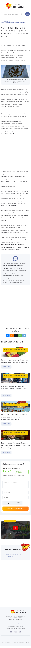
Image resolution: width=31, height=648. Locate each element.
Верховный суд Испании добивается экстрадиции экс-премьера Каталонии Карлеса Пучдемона (15, 445)
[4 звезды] (17, 331)
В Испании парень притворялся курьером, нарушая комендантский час (14, 388)
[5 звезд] (18, 331)
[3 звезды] (15, 331)
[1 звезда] (13, 331)
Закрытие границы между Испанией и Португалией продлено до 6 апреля (15, 361)
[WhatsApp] (20, 335)
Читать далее (6, 367)
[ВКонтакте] (8, 335)
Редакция (19, 623)
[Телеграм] (20, 632)
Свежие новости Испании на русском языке (15, 350)
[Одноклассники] (12, 335)
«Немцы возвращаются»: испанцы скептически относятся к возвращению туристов (14, 417)
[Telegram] (24, 335)
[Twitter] (16, 335)
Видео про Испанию (16, 533)
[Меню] (27, 14)
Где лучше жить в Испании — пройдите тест (14, 555)
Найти (21, 14)
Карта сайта (12, 623)
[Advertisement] (15, 153)
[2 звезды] (14, 331)
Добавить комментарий (15, 508)
